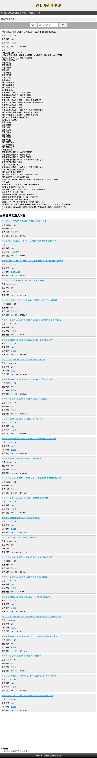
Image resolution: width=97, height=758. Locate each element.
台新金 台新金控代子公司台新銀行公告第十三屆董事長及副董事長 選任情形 (31, 478)
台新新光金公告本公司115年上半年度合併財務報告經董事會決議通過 (29, 241)
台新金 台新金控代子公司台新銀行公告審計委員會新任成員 (25, 498)
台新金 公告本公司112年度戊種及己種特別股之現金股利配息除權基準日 (30, 676)
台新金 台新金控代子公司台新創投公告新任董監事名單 (23, 360)
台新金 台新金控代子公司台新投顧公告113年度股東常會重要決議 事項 (29, 636)
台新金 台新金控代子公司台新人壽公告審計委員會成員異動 (25, 399)
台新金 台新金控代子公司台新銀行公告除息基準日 (21, 656)
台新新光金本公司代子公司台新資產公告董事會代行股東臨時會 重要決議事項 (32, 261)
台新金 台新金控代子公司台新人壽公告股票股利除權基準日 (25, 577)
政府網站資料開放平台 (53, 756)
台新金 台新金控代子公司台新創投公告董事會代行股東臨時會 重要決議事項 (31, 320)
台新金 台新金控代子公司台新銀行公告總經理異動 (21, 458)
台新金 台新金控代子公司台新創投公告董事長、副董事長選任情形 (28, 340)
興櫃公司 (25, 13)
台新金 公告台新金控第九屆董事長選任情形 (19, 538)
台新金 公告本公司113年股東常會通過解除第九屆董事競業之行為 (27, 696)
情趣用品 (6, 751)
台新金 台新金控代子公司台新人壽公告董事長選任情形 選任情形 (27, 379)
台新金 (13, 43)
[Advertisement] (48, 730)
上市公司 (11, 13)
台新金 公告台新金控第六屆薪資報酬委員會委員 (21, 518)
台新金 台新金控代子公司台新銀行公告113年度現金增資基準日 (26, 597)
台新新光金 (15, 232)
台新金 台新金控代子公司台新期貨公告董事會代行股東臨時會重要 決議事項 (31, 617)
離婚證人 (15, 751)
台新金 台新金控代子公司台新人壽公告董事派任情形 (22, 419)
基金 (39, 13)
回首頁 (4, 19)
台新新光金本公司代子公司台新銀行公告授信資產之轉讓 (24, 221)
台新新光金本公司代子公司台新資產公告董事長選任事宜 (24, 281)
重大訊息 (3, 13)
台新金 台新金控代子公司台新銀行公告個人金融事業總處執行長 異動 (29, 439)
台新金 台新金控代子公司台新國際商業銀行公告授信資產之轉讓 (27, 557)
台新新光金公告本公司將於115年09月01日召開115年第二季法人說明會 (29, 300)
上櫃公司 (18, 13)
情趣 (25, 751)
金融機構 (32, 13)
